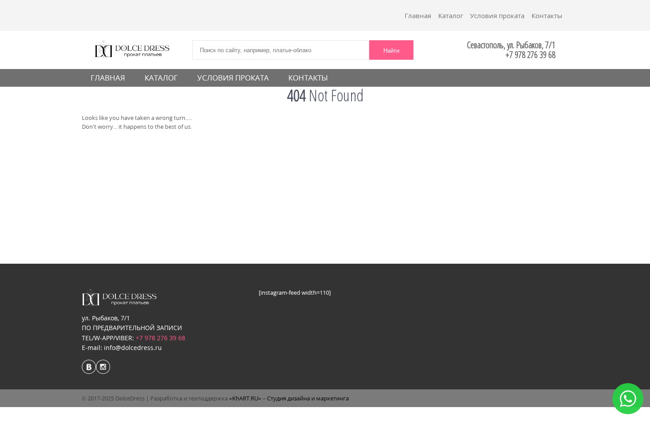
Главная (418, 15)
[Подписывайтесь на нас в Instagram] (103, 368)
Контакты (546, 15)
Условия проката (497, 15)
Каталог (450, 15)
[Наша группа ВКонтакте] (89, 368)
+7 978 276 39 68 (160, 338)
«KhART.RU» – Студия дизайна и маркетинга (289, 398)
